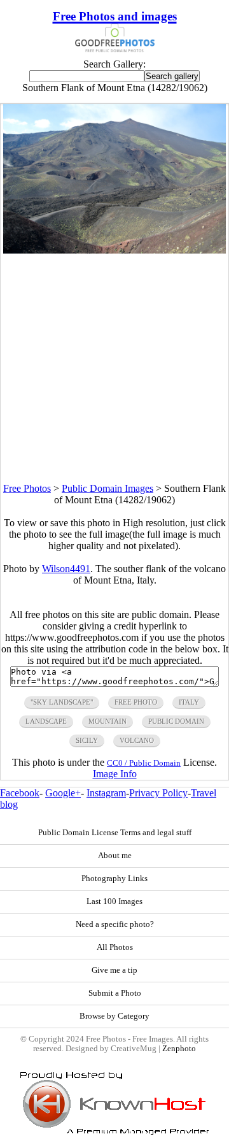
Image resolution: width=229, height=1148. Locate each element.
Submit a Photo (114, 993)
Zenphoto (179, 1048)
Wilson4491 (66, 568)
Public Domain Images (107, 488)
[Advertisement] (114, 368)
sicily (87, 740)
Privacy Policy (158, 792)
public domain (176, 721)
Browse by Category (114, 1016)
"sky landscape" (62, 702)
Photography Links (114, 878)
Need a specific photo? (115, 924)
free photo (135, 702)
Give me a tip (114, 970)
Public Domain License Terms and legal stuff (114, 832)
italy (189, 702)
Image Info (115, 773)
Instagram (106, 792)
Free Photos (27, 488)
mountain (107, 721)
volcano (137, 740)
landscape (46, 721)
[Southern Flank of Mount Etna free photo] (114, 250)
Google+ (63, 792)
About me (115, 855)
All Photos (115, 947)
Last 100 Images (114, 901)
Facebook (19, 792)
